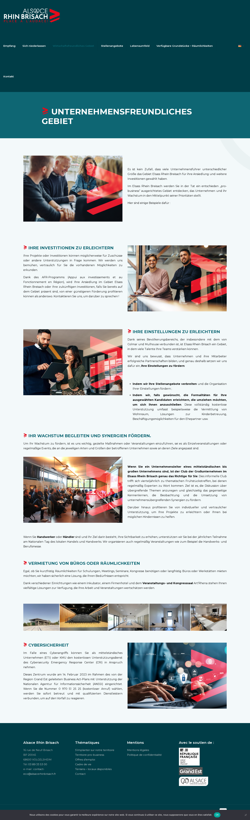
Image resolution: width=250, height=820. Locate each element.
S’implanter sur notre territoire (94, 750)
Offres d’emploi (85, 759)
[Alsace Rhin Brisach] (31, 15)
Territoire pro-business (89, 754)
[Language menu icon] (241, 46)
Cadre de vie (83, 764)
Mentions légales (138, 750)
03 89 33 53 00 (37, 764)
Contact (80, 773)
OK (217, 814)
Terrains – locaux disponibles (93, 769)
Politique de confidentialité (144, 754)
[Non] (245, 815)
